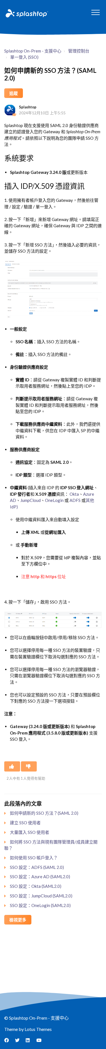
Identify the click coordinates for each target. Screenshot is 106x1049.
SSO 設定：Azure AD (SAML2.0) (40, 876)
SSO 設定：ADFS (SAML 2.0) (37, 867)
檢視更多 (17, 919)
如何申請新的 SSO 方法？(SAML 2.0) (44, 813)
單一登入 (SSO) (24, 57)
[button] (95, 12)
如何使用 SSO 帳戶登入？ (34, 857)
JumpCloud (30, 500)
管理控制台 (78, 50)
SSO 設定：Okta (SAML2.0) (35, 886)
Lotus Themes (38, 1029)
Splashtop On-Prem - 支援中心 (32, 50)
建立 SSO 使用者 (25, 822)
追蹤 (13, 93)
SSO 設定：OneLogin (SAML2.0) (40, 905)
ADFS (75, 500)
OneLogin (54, 500)
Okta (74, 494)
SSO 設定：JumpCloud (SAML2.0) (41, 895)
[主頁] (26, 13)
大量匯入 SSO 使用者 (29, 832)
